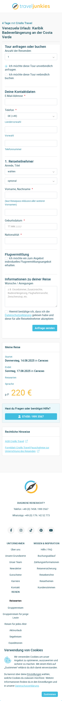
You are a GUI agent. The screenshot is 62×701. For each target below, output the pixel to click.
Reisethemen (46, 581)
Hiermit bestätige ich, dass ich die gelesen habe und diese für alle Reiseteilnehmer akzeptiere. (29, 315)
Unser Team (15, 562)
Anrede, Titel (12, 165)
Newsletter (15, 568)
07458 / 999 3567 (33, 416)
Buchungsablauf (46, 555)
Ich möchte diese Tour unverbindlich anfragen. (29, 67)
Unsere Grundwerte (15, 555)
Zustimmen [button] (50, 694)
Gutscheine (15, 574)
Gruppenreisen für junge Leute (15, 615)
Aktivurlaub (15, 630)
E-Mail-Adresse (15, 96)
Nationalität (13, 235)
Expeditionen (15, 642)
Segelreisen (15, 636)
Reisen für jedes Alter (15, 624)
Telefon (11, 110)
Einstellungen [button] (34, 674)
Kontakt (15, 587)
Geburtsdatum (15, 220)
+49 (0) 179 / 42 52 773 (37, 515)
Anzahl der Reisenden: (18, 51)
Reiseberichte (46, 574)
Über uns (15, 549)
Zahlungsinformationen (46, 562)
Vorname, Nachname (19, 189)
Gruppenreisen (15, 607)
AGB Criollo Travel (14, 441)
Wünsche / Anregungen (19, 283)
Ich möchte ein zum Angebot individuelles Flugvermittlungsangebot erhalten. (28, 261)
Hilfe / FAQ (46, 549)
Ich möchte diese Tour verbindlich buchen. (27, 76)
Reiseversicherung (46, 568)
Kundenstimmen (46, 587)
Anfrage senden (45, 328)
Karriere (15, 581)
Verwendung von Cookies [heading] (23, 650)
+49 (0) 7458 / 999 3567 (35, 509)
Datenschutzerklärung (18, 315)
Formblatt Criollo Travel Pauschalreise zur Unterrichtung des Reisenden (27, 449)
